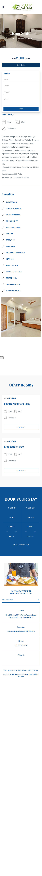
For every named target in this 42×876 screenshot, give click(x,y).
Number (11, 527)
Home (5, 670)
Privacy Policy (27, 670)
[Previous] (1, 357)
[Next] (3, 357)
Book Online (21, 65)
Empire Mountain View (17, 403)
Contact (35, 670)
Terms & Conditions (14, 670)
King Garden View (14, 446)
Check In (12, 508)
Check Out (30, 508)
